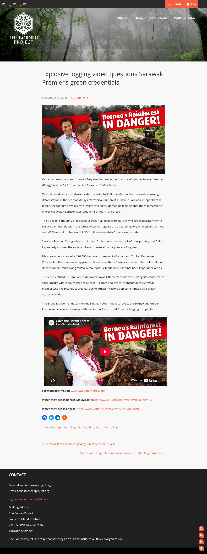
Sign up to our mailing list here (28, 499)
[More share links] (64, 417)
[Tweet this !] (51, 417)
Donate (177, 4)
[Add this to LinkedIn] (57, 417)
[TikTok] (201, 548)
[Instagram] (201, 528)
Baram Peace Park (107, 427)
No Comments (80, 97)
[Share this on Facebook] (44, 417)
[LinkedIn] (201, 541)
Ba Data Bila (86, 427)
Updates (62, 427)
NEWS (139, 18)
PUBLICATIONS (184, 18)
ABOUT (122, 18)
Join (193, 4)
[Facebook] (201, 535)
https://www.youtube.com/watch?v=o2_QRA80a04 (109, 409)
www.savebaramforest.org (88, 391)
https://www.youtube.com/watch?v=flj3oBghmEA (120, 400)
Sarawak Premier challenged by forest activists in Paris (78, 444)
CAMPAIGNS (158, 18)
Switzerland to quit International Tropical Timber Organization (122, 453)
